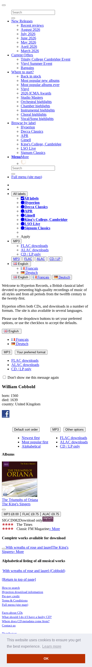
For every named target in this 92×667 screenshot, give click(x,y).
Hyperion (28, 127)
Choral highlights (33, 114)
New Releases (22, 21)
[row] (46, 496)
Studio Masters (32, 97)
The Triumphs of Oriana (20, 500)
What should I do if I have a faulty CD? (27, 617)
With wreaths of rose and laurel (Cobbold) (34, 571)
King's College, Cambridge (41, 144)
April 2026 (29, 47)
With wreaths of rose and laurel (29, 547)
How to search (11, 587)
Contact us (9, 625)
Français (31, 268)
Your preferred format (31, 352)
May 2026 (28, 42)
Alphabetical (31, 446)
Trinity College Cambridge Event (45, 59)
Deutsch (31, 273)
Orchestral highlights (36, 102)
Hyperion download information (22, 592)
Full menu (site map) (26, 177)
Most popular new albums (40, 80)
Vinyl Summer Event (36, 64)
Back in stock (31, 76)
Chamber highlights (35, 106)
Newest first (31, 438)
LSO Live (28, 148)
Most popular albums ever (40, 85)
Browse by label (23, 123)
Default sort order (26, 429)
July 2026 (28, 34)
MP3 (16, 241)
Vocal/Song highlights (37, 119)
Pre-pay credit (11, 596)
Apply (25, 237)
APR (24, 136)
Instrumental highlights (38, 110)
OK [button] (46, 658)
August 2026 (30, 30)
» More (54, 529)
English (22, 277)
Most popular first (35, 442)
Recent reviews (32, 25)
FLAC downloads (34, 246)
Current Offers (22, 55)
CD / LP (55, 259)
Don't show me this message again (33, 377)
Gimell (26, 140)
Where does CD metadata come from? (26, 621)
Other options (74, 429)
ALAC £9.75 (50, 514)
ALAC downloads (35, 250)
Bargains (27, 68)
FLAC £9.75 (30, 514)
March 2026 (30, 51)
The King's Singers (16, 504)
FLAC (28, 259)
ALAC (41, 259)
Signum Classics (33, 153)
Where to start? (22, 72)
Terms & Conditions (15, 600)
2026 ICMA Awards (36, 93)
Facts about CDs (12, 612)
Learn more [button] (51, 646)
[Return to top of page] (19, 579)
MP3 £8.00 (11, 514)
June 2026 (28, 38)
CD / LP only (31, 254)
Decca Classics (32, 131)
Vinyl (25, 89)
